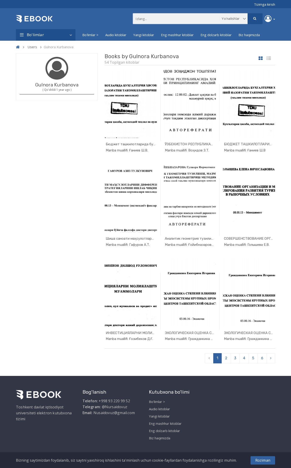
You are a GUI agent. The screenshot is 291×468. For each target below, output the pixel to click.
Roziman (262, 460)
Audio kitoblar (115, 35)
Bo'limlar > (90, 35)
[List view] (269, 58)
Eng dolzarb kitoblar (216, 35)
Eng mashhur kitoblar (177, 35)
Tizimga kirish (264, 4)
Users (32, 47)
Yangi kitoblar (143, 35)
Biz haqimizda (249, 35)
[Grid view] (261, 58)
